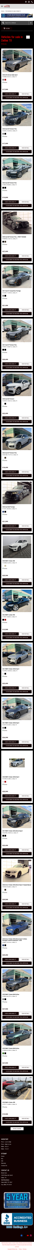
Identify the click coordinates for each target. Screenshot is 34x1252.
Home (2, 11)
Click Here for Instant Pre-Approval (17, 97)
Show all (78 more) (17, 1131)
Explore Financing (2, 207)
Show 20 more (17, 1128)
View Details (25, 94)
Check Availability (10, 94)
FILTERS (8, 28)
